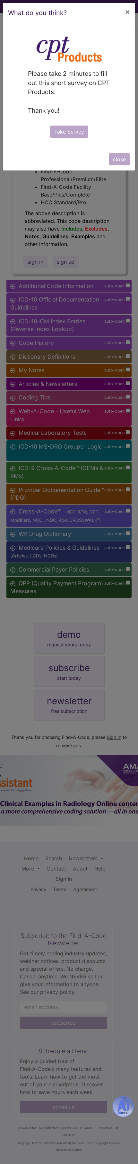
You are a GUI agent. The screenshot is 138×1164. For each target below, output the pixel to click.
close (119, 159)
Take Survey (69, 131)
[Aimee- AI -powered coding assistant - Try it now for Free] (123, 1106)
